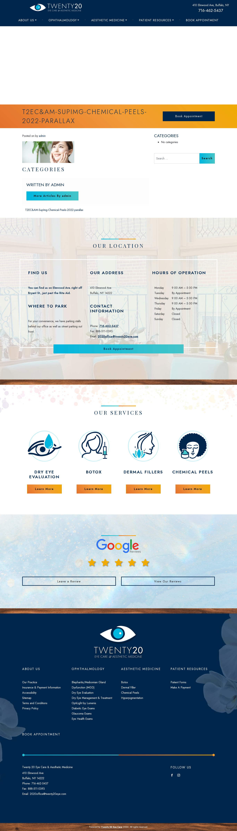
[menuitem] (27, 20)
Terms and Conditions (34, 703)
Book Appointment (202, 20)
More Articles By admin (52, 196)
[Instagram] (179, 775)
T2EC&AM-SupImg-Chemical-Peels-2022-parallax (53, 210)
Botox (124, 682)
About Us (26, 20)
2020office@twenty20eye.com (118, 336)
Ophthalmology (63, 20)
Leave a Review (69, 581)
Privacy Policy (30, 708)
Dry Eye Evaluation (83, 693)
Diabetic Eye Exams (83, 708)
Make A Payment (181, 687)
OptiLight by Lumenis (84, 703)
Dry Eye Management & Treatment (92, 698)
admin (42, 136)
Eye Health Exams (82, 719)
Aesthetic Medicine (108, 20)
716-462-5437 (210, 10)
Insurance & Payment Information (41, 687)
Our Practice (29, 682)
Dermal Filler (128, 687)
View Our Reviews (168, 581)
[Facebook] (173, 775)
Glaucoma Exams (82, 714)
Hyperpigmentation (132, 698)
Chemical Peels (130, 693)
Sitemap (26, 698)
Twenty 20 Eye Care (111, 827)
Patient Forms (178, 682)
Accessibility (29, 693)
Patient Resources (155, 20)
